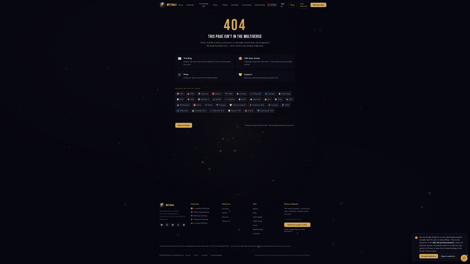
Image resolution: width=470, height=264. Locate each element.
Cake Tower (257, 221)
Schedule (235, 5)
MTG (190, 94)
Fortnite (241, 94)
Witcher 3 (203, 99)
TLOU (278, 99)
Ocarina (229, 99)
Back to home (184, 125)
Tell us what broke (276, 125)
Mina (208, 105)
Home (180, 5)
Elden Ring (284, 94)
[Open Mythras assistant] (464, 258)
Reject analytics (448, 256)
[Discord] (173, 225)
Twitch (224, 213)
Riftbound (182, 111)
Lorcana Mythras (199, 223)
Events (249, 111)
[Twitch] (167, 225)
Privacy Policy (430, 251)
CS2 (190, 99)
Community (247, 5)
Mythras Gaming (199, 216)
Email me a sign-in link (297, 225)
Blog (215, 5)
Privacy (188, 255)
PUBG (228, 94)
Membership (260, 5)
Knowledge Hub (203, 5)
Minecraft (255, 94)
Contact (256, 233)
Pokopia (221, 105)
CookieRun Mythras (200, 208)
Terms (196, 255)
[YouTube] (162, 225)
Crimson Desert (237, 105)
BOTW (217, 99)
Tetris (197, 105)
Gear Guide (257, 217)
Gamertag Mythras (200, 212)
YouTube (225, 209)
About (255, 209)
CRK (180, 94)
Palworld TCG (217, 111)
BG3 (180, 99)
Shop (292, 5)
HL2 (268, 99)
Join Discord (303, 5)
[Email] (184, 225)
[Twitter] (178, 225)
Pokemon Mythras (199, 219)
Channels (190, 5)
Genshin (270, 94)
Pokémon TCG (257, 105)
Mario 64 (255, 99)
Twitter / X (226, 221)
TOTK (285, 105)
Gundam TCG (199, 111)
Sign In (283, 5)
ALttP (242, 99)
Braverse (203, 94)
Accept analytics (428, 256)
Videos (225, 5)
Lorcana (273, 105)
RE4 (289, 99)
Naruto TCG (234, 111)
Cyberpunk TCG (265, 111)
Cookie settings (216, 255)
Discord (225, 217)
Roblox (216, 94)
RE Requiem (183, 105)
